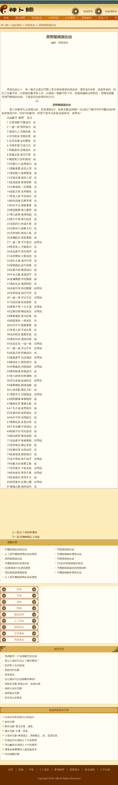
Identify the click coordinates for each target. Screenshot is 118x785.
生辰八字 (103, 17)
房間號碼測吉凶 (13, 558)
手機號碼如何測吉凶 (16, 549)
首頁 (6, 17)
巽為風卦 (10, 674)
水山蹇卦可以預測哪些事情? (20, 679)
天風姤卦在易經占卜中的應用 (21, 740)
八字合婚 (105, 769)
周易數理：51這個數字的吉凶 (21, 656)
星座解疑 (87, 17)
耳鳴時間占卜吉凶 (29, 536)
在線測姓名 (111, 11)
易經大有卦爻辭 (13, 688)
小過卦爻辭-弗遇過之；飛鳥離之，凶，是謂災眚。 (32, 735)
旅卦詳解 (10, 721)
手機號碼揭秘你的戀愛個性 (72, 567)
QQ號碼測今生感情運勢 (17, 567)
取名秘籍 (90, 769)
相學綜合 (19, 627)
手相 (19, 595)
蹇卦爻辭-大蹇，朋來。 (17, 731)
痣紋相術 (17, 25)
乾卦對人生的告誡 (14, 665)
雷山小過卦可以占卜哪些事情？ (22, 660)
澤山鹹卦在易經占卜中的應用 (21, 744)
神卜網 (4, 25)
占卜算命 (19, 620)
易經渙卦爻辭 (12, 670)
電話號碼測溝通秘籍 (16, 572)
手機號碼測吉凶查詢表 (17, 563)
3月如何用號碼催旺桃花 (70, 563)
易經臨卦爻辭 (12, 693)
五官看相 (19, 633)
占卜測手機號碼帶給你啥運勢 (21, 554)
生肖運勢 (70, 17)
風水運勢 (20, 17)
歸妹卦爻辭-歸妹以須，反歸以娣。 (24, 683)
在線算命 (88, 11)
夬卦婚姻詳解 (12, 754)
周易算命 (30, 25)
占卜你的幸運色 (28, 532)
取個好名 (37, 17)
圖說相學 (19, 614)
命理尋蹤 (53, 17)
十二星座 (44, 769)
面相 (19, 589)
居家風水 (74, 769)
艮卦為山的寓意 (13, 697)
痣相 (19, 601)
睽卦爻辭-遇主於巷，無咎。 (20, 726)
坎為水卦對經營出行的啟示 (19, 717)
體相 (19, 608)
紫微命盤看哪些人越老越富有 (21, 749)
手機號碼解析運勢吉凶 (69, 554)
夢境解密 (59, 769)
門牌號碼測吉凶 (65, 549)
